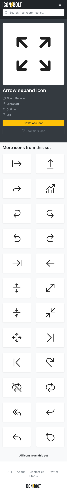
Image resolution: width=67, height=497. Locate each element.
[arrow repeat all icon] (50, 387)
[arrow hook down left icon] (17, 213)
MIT (8, 115)
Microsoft (12, 104)
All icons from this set (33, 455)
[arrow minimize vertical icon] (17, 312)
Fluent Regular (15, 98)
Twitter (53, 472)
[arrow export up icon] (50, 163)
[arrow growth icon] (50, 188)
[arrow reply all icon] (17, 412)
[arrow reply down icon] (50, 412)
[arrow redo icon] (50, 362)
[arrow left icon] (50, 263)
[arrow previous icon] (17, 362)
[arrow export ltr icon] (17, 163)
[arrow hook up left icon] (17, 238)
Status (33, 476)
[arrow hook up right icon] (50, 238)
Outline (11, 109)
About (21, 472)
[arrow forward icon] (17, 188)
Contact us (37, 472)
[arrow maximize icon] (50, 288)
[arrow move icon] (17, 337)
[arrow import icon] (17, 263)
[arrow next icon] (50, 337)
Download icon (33, 123)
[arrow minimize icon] (50, 312)
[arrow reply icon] (17, 437)
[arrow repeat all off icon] (17, 387)
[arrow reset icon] (50, 437)
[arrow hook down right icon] (50, 213)
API (10, 472)
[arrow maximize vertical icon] (17, 288)
